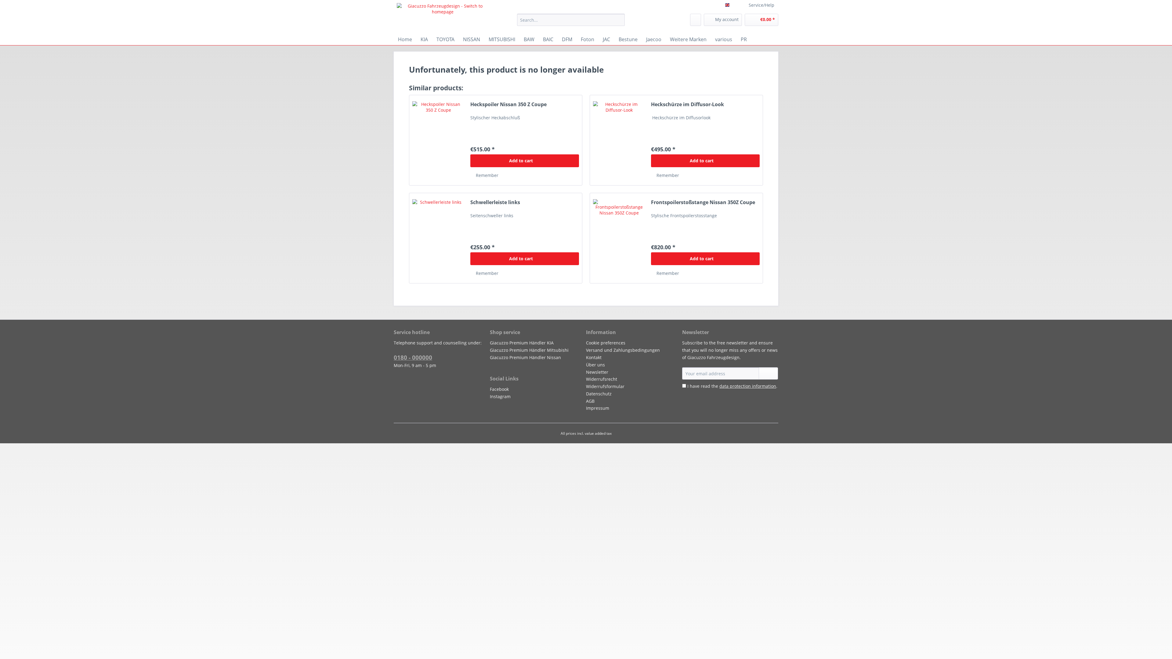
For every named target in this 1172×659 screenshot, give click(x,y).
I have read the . (732, 386)
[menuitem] (571, 23)
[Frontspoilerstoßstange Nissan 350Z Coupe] (619, 238)
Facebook (499, 389)
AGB (590, 401)
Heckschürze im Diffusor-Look (687, 104)
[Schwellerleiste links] (438, 238)
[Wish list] (695, 20)
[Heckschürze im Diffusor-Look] (619, 140)
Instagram (500, 396)
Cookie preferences (605, 343)
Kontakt (594, 357)
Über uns (595, 365)
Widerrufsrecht (601, 379)
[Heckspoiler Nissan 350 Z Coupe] (438, 140)
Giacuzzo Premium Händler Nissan (525, 357)
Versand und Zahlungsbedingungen (623, 350)
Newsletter (597, 372)
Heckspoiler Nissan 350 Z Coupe (508, 104)
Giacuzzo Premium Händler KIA (522, 343)
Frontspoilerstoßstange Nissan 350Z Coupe (703, 202)
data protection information (747, 386)
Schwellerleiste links (495, 202)
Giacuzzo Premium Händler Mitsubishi (529, 350)
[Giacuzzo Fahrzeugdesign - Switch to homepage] (443, 17)
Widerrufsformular (605, 386)
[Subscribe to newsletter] (768, 373)
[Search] (619, 20)
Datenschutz (599, 394)
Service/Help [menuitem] (761, 5)
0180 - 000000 (413, 358)
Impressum (597, 408)
